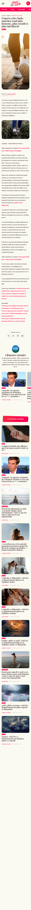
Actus (12, 9)
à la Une (4, 15)
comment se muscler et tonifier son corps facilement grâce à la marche (14, 296)
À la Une (4, 9)
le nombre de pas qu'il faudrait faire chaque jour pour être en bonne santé (15, 291)
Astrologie (21, 9)
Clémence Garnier (11, 94)
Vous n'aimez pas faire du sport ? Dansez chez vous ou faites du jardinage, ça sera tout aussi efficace (15, 313)
